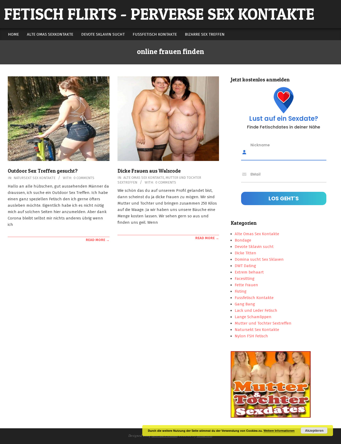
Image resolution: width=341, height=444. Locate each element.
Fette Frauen (246, 285)
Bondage (243, 240)
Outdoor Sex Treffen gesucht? (43, 171)
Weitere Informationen (279, 431)
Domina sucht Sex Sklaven (259, 259)
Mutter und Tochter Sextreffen (263, 323)
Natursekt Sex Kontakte (34, 178)
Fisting (240, 291)
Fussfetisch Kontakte (254, 297)
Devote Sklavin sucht (254, 246)
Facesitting (244, 278)
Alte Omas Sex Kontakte (143, 178)
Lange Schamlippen (253, 316)
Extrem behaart (249, 272)
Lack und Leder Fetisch (256, 310)
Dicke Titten (245, 253)
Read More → (97, 240)
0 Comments (84, 178)
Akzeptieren (314, 430)
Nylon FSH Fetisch (251, 336)
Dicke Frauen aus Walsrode (149, 171)
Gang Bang (245, 304)
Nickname (260, 145)
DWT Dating (245, 265)
